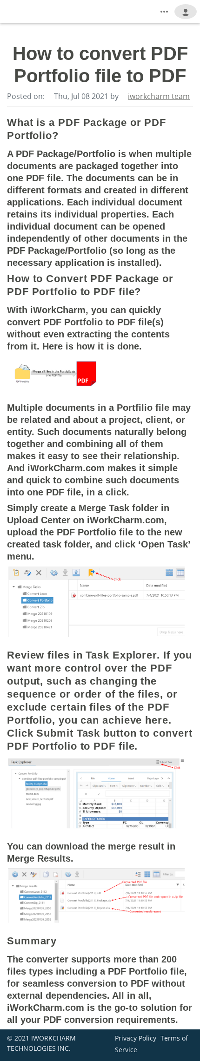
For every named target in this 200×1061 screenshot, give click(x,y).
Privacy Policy (135, 1038)
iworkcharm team (159, 96)
